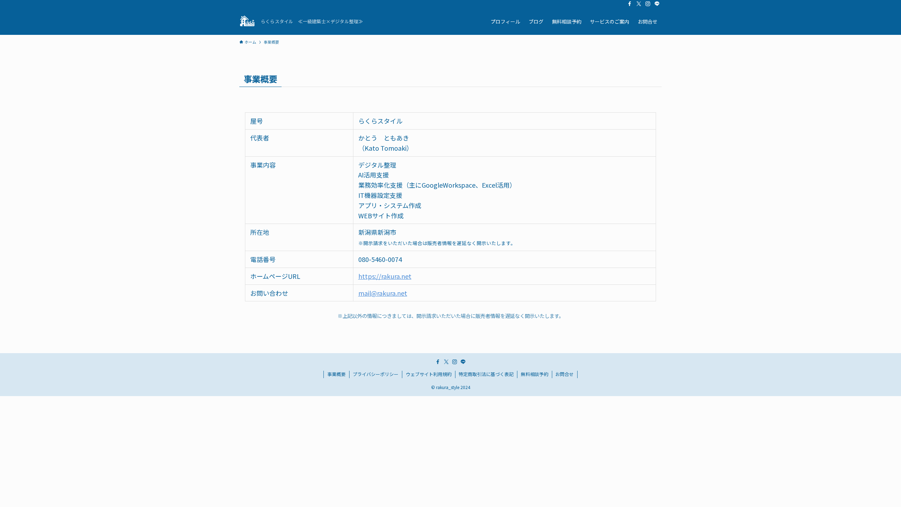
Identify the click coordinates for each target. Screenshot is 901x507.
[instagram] (648, 4)
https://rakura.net (384, 276)
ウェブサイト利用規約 (429, 374)
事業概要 (336, 374)
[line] (657, 4)
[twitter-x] (638, 4)
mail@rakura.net (382, 293)
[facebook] (629, 4)
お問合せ (564, 374)
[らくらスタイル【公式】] (247, 21)
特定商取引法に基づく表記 (486, 374)
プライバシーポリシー (375, 374)
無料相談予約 (534, 374)
